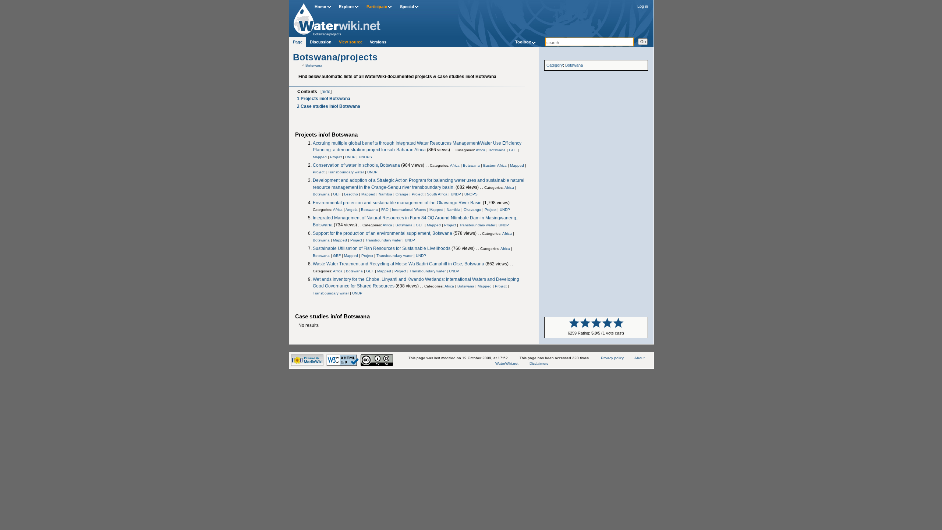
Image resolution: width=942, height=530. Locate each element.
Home (320, 6)
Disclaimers (539, 363)
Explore (346, 6)
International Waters (409, 210)
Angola (352, 210)
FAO (385, 210)
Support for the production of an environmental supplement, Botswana (382, 233)
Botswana (313, 65)
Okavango (472, 210)
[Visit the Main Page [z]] (336, 17)
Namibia (385, 194)
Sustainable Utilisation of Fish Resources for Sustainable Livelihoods (381, 248)
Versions (378, 42)
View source (350, 42)
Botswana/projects (327, 34)
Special (407, 6)
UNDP (350, 157)
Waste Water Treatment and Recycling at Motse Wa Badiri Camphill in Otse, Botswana (398, 263)
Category (554, 65)
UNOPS (365, 157)
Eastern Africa (495, 165)
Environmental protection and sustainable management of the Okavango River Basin (397, 202)
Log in (642, 6)
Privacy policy (612, 358)
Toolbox (523, 42)
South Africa (437, 194)
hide (326, 91)
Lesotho (351, 194)
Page (297, 42)
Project (336, 157)
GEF (513, 150)
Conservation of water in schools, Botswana (356, 165)
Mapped (320, 157)
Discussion (321, 42)
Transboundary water (346, 172)
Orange (402, 194)
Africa (480, 150)
